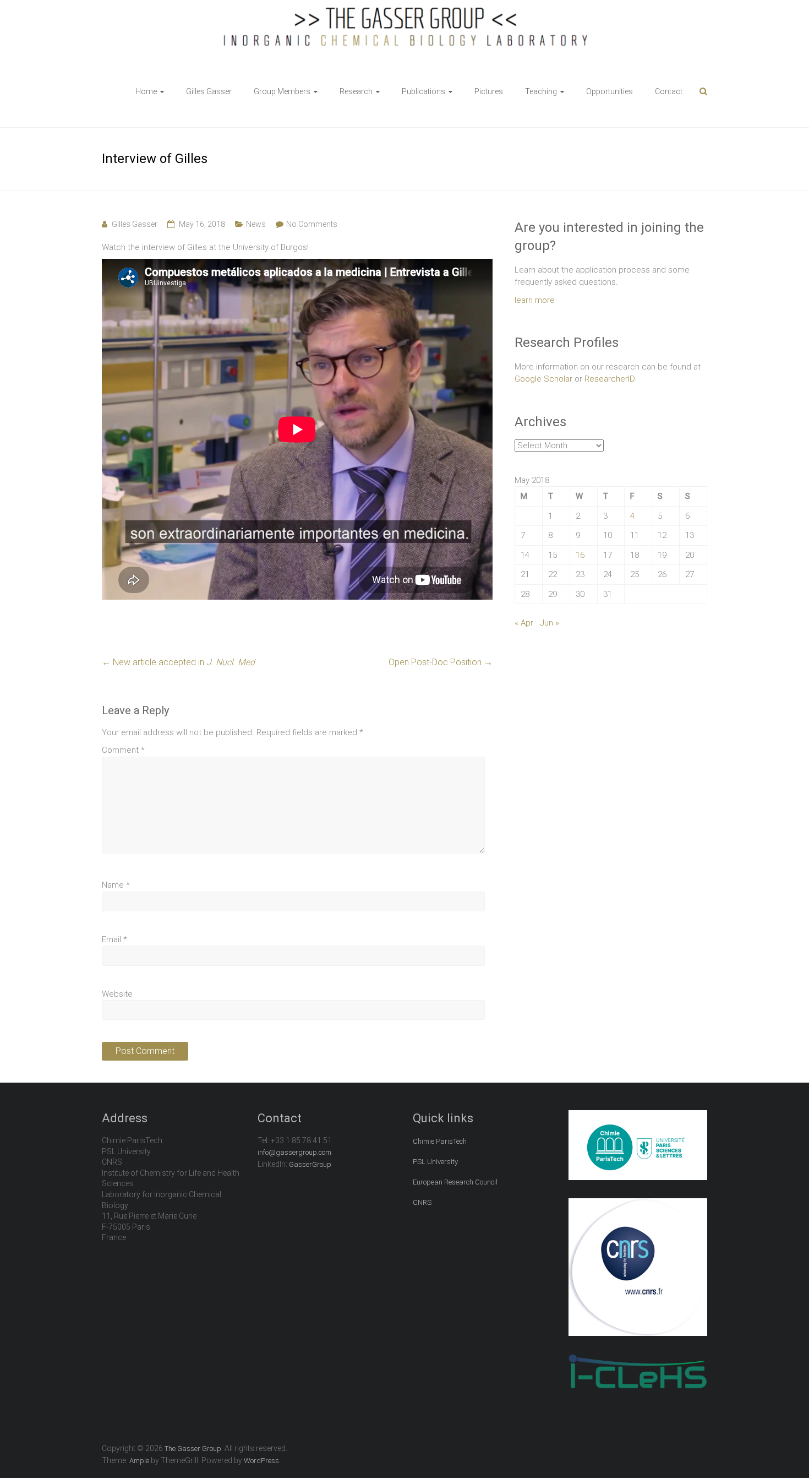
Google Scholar (543, 379)
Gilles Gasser (209, 91)
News (256, 224)
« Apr (524, 623)
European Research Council (455, 1182)
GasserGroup (310, 1164)
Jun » (549, 623)
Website (117, 994)
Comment (123, 750)
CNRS (422, 1202)
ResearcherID (609, 379)
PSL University (435, 1162)
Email (114, 939)
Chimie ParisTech (440, 1141)
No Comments (311, 224)
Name (116, 885)
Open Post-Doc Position (441, 662)
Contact (668, 91)
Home (146, 91)
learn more (535, 300)
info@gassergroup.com (294, 1152)
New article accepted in (178, 662)
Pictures (488, 91)
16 (580, 555)
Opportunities (609, 91)
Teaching (541, 91)
